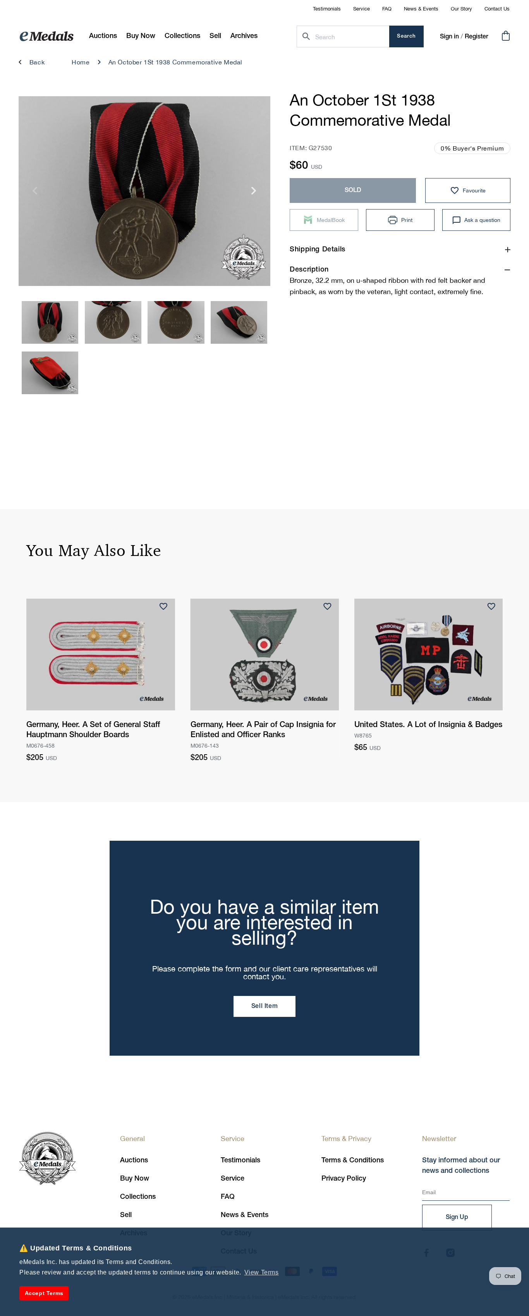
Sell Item (264, 1006)
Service (361, 9)
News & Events (421, 9)
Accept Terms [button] (44, 1293)
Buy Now (134, 1179)
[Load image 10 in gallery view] (50, 373)
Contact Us (497, 9)
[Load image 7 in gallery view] (113, 322)
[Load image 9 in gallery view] (239, 322)
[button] (141, 36)
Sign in (449, 37)
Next (254, 193)
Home (80, 62)
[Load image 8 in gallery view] (176, 322)
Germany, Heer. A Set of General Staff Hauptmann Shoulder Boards (93, 730)
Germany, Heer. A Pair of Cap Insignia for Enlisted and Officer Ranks (263, 730)
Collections (138, 1197)
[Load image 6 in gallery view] (50, 322)
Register (476, 37)
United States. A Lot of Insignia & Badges (428, 725)
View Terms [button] (261, 1272)
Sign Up (457, 1217)
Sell (126, 1215)
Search (406, 36)
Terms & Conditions (352, 1160)
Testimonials (327, 9)
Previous (35, 193)
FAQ (387, 9)
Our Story (461, 9)
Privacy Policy (343, 1179)
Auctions (134, 1160)
